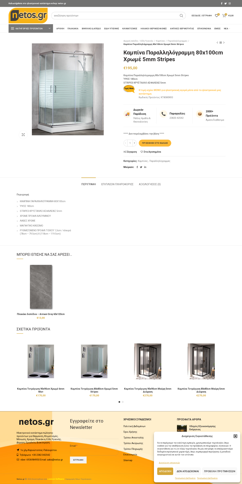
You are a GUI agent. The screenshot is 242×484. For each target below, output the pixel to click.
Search (181, 15)
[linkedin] (145, 167)
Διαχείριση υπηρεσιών (169, 463)
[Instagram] (230, 3)
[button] (235, 436)
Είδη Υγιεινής (146, 41)
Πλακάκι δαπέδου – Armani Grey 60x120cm (41, 314)
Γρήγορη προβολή (62, 275)
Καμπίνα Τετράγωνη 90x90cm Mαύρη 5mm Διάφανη (147, 390)
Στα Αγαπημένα (152, 152)
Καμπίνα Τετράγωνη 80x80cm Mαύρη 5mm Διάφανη (201, 390)
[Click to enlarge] (23, 135)
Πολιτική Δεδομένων (134, 426)
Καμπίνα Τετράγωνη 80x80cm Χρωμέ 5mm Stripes (94, 390)
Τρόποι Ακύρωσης (133, 443)
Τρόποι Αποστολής (133, 437)
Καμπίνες (160, 41)
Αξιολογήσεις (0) (150, 184)
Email (73, 445)
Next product (224, 42)
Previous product (217, 42)
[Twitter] (225, 3)
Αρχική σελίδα (130, 41)
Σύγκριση (132, 152)
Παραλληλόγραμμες (177, 41)
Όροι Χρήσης (130, 432)
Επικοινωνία (130, 454)
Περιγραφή (88, 184)
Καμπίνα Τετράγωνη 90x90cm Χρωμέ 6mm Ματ (40, 390)
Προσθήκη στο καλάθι (155, 143)
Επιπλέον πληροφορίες (117, 184)
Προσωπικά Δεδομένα (185, 478)
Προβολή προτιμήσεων (219, 471)
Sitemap (127, 460)
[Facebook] (221, 3)
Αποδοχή (165, 471)
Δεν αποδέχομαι (188, 471)
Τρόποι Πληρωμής (133, 449)
